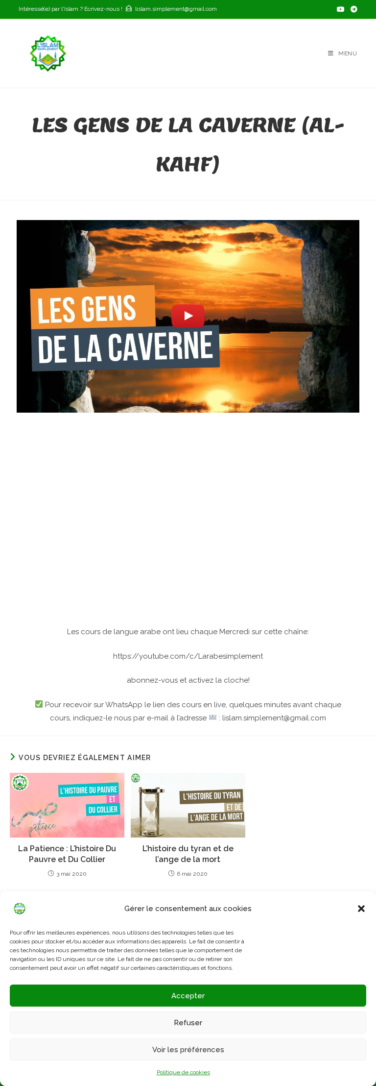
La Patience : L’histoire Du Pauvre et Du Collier (67, 854)
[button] (361, 908)
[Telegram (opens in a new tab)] (352, 9)
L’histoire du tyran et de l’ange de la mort (188, 854)
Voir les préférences (188, 1049)
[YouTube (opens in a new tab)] (341, 9)
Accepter (188, 995)
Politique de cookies (183, 1072)
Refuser (188, 1022)
